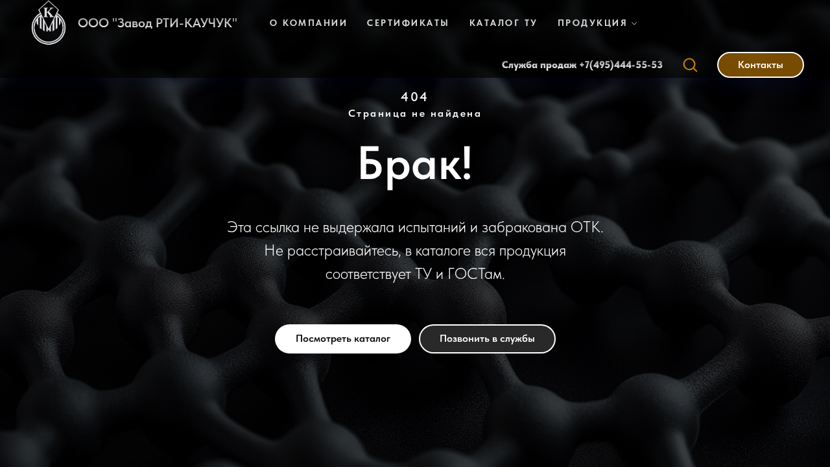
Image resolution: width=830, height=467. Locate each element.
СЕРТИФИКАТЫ (408, 23)
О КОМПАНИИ (309, 23)
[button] (690, 64)
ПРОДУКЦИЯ (593, 23)
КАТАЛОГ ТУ (503, 23)
